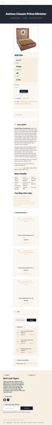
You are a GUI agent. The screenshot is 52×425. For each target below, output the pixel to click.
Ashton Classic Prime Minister (23, 103)
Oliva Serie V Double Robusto (22, 196)
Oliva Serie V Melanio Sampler (22, 198)
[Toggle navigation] (3, 2)
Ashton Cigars (25, 98)
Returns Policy (23, 422)
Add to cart (23, 91)
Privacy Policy (41, 422)
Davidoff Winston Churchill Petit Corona (25, 202)
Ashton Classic (33, 101)
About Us (35, 422)
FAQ (4, 422)
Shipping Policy (9, 422)
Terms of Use (16, 422)
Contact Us (29, 422)
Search (31, 320)
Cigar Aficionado (19, 168)
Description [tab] (18, 114)
